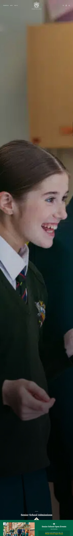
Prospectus (6, 5)
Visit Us (16, 5)
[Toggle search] (63, 5)
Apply (11, 5)
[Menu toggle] (69, 5)
